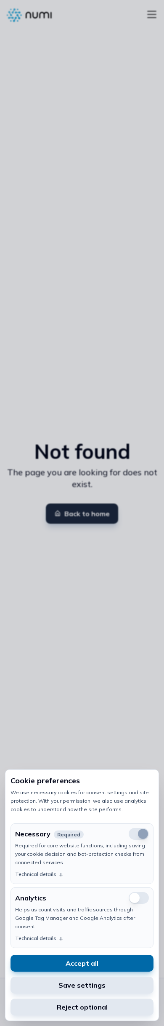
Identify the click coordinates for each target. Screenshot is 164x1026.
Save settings (82, 985)
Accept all (82, 963)
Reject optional (82, 1007)
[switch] (139, 898)
